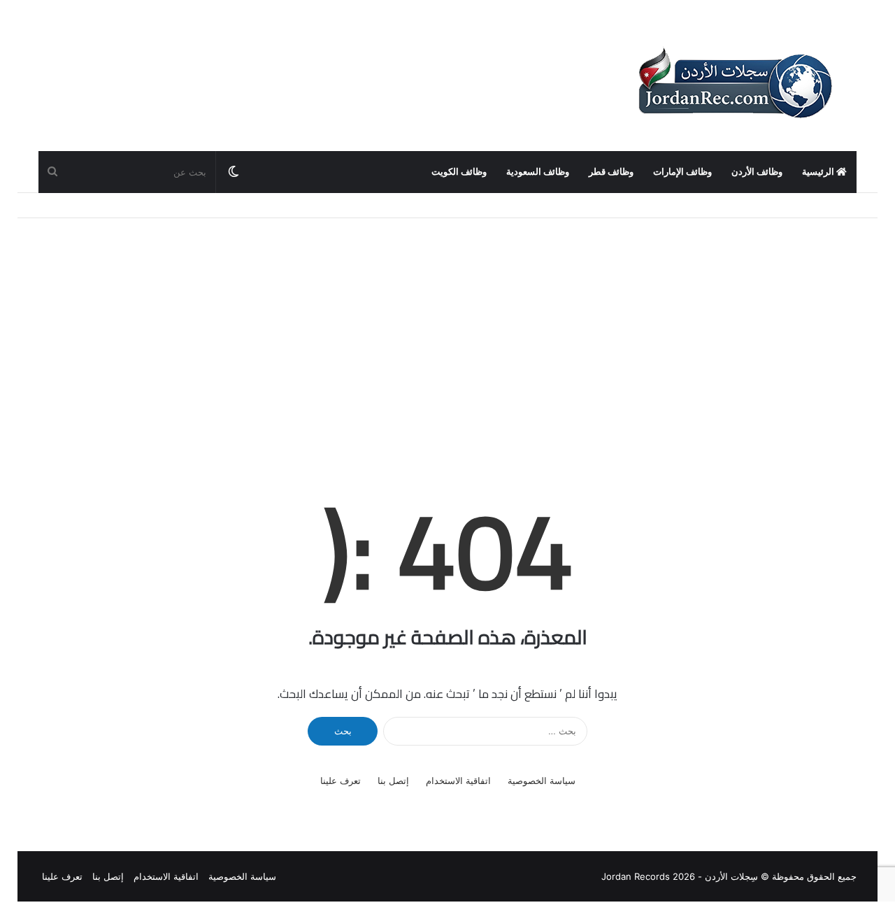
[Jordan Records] (734, 83)
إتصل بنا (393, 780)
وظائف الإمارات (682, 171)
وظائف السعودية (537, 171)
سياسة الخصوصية (541, 780)
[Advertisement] (447, 337)
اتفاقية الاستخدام (458, 780)
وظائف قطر (611, 171)
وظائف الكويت (459, 171)
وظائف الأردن (756, 171)
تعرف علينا (340, 780)
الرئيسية (819, 171)
